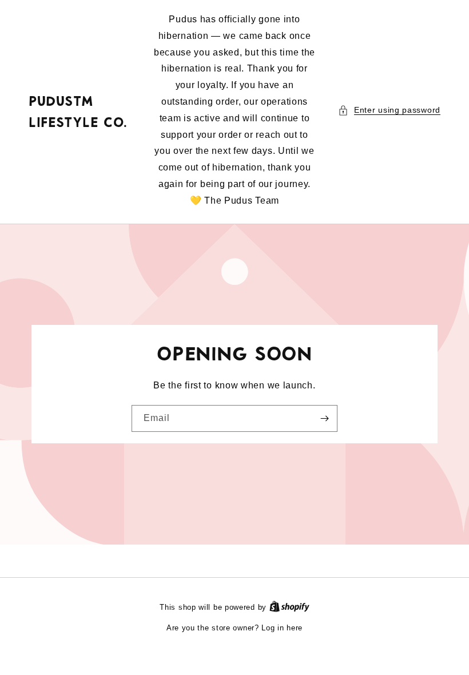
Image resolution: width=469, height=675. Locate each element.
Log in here (282, 628)
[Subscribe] (324, 418)
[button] (389, 110)
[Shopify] (289, 607)
